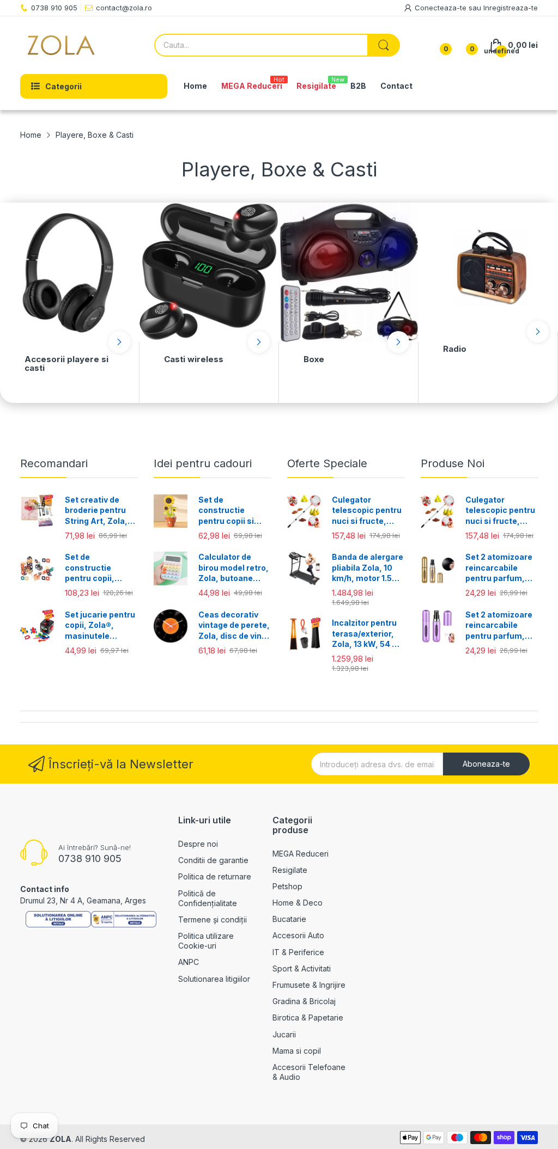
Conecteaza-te (442, 7)
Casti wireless (193, 359)
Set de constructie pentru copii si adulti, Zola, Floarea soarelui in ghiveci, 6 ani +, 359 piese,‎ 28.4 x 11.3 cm (234, 511)
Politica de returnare (214, 876)
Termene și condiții (212, 919)
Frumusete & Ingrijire (308, 984)
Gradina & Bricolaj (304, 1001)
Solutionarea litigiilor (214, 978)
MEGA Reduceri (300, 853)
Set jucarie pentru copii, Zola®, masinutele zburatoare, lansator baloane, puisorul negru (100, 625)
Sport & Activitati (301, 968)
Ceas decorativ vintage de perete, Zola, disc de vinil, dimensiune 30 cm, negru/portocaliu (234, 625)
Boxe (314, 359)
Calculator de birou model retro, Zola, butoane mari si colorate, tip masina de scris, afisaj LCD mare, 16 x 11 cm (233, 568)
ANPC (188, 962)
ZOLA (60, 1139)
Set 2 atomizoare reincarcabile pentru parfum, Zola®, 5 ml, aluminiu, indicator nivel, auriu (498, 568)
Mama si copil (296, 1050)
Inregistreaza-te (510, 7)
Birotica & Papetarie (307, 1017)
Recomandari (54, 463)
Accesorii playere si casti (66, 364)
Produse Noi (452, 463)
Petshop (287, 886)
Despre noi (198, 843)
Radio (454, 349)
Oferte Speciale (327, 463)
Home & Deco (297, 902)
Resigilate (289, 870)
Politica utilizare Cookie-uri (206, 940)
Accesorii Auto (298, 935)
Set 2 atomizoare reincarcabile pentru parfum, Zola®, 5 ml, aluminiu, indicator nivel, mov (498, 625)
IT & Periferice (298, 952)
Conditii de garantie (213, 860)
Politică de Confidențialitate (207, 898)
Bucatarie (289, 919)
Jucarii (284, 1034)
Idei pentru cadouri (203, 463)
